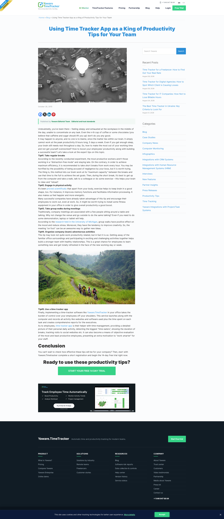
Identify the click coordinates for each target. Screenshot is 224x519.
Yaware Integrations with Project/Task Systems (161, 209)
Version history (121, 476)
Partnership (134, 8)
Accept (162, 514)
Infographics (148, 154)
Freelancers (81, 468)
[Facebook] (40, 114)
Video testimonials (161, 472)
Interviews (147, 173)
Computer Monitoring (153, 148)
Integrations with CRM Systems (157, 159)
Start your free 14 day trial (86, 370)
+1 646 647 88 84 (168, 2)
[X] (45, 114)
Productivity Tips (150, 196)
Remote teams (83, 464)
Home (41, 17)
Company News (150, 143)
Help (157, 8)
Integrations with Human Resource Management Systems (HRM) (159, 167)
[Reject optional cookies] (220, 514)
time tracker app (64, 325)
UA (184, 3)
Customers (158, 468)
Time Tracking (149, 201)
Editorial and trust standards (83, 121)
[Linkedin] (49, 114)
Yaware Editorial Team (60, 121)
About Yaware (159, 460)
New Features (149, 179)
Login (168, 8)
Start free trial (177, 439)
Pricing (122, 8)
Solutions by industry (85, 460)
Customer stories (84, 472)
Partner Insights (150, 185)
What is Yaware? (45, 460)
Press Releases (149, 190)
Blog (147, 8)
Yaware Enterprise (45, 472)
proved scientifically (57, 188)
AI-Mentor (84, 8)
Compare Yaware (45, 468)
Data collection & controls (126, 468)
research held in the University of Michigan (76, 221)
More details (129, 514)
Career (156, 489)
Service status (121, 480)
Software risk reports (124, 464)
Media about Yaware (162, 480)
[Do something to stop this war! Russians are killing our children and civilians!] (6, 6)
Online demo (43, 476)
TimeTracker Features (102, 8)
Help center (120, 472)
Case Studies (148, 137)
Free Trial (179, 8)
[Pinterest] (53, 114)
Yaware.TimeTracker (97, 312)
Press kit (157, 485)
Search (181, 51)
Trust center (159, 464)
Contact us (158, 493)
